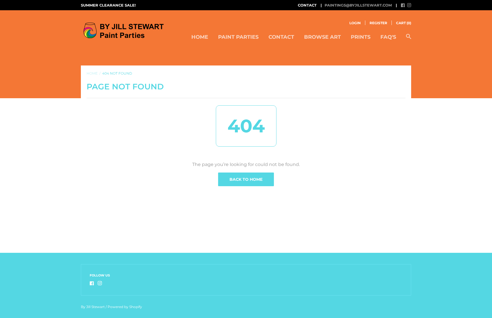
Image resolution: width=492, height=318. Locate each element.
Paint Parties (238, 37)
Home (199, 37)
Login (355, 23)
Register (378, 23)
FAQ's (388, 37)
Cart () (403, 23)
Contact (281, 37)
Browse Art (322, 37)
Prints (360, 37)
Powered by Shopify (125, 307)
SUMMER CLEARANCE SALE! (108, 5)
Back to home (246, 179)
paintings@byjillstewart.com (358, 5)
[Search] (408, 39)
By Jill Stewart (93, 307)
